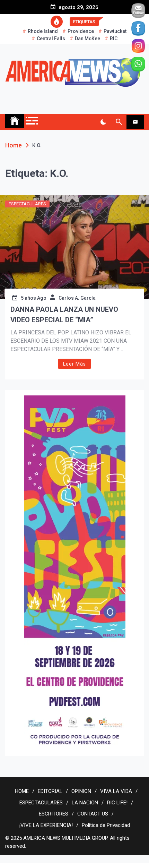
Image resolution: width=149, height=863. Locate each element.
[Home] (14, 121)
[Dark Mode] (103, 122)
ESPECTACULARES (27, 203)
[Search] (118, 122)
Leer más (74, 364)
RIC (113, 38)
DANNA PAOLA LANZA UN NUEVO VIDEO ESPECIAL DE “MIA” (64, 314)
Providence (81, 31)
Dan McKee (87, 38)
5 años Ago (33, 298)
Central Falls (51, 38)
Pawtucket (115, 31)
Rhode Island (43, 31)
